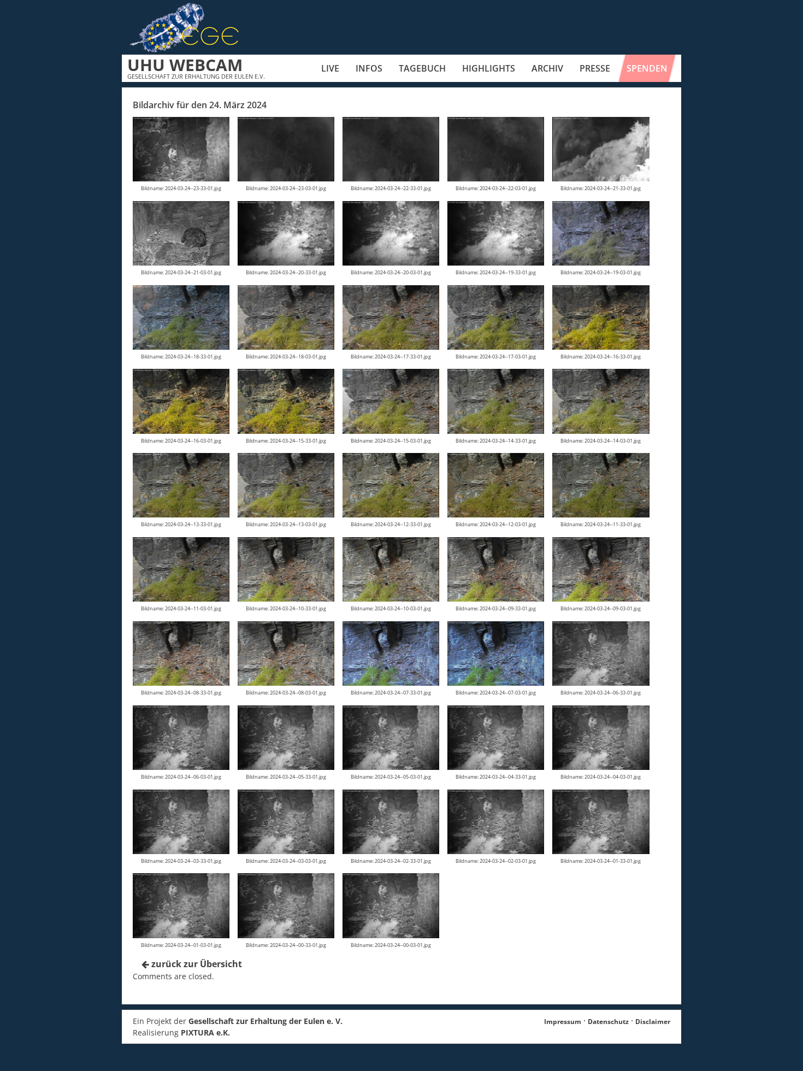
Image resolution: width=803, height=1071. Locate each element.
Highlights (488, 68)
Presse (595, 68)
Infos (369, 68)
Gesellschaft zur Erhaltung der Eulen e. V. (265, 1021)
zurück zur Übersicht (195, 964)
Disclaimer (652, 1021)
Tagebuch (422, 68)
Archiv (547, 68)
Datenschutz (608, 1021)
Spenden (647, 68)
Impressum (562, 1021)
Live (330, 68)
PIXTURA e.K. (205, 1032)
